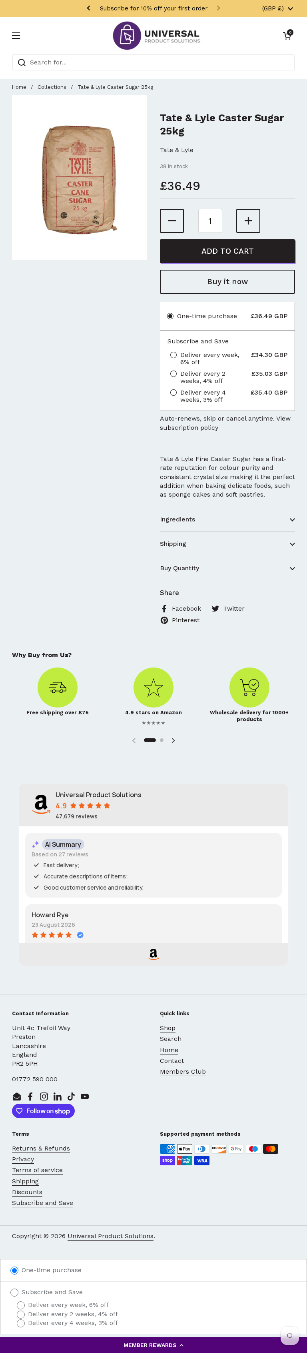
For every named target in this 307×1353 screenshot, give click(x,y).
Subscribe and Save (42, 1203)
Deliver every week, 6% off (67, 1305)
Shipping (25, 1181)
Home (19, 87)
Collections (52, 87)
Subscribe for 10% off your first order (153, 8)
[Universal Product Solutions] (156, 36)
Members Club (183, 1071)
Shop (167, 1028)
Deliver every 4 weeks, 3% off (72, 1323)
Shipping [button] (173, 543)
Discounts (27, 1192)
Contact (172, 1060)
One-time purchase (51, 1270)
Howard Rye (50, 914)
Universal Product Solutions (111, 1236)
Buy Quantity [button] (179, 568)
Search (170, 1038)
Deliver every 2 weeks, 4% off (72, 1314)
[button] (153, 1345)
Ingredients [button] (177, 519)
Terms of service (37, 1170)
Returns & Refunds (41, 1148)
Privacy (23, 1159)
